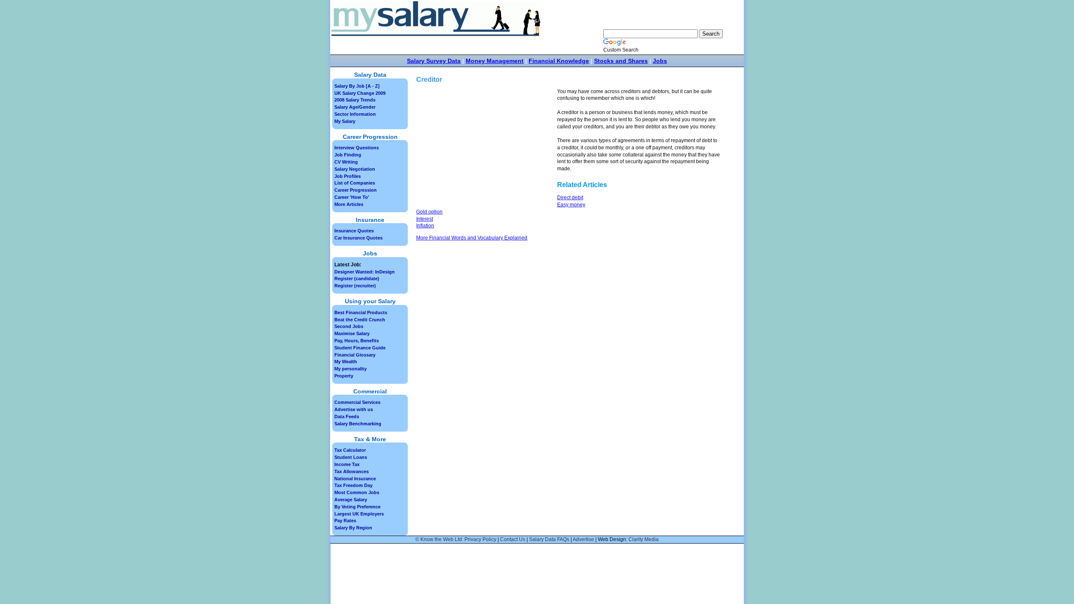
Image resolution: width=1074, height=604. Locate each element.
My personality (350, 368)
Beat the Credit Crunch (359, 319)
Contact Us (512, 539)
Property (343, 375)
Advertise (583, 539)
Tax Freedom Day (353, 485)
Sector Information (355, 114)
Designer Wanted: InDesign (364, 271)
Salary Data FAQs (549, 539)
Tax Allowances (351, 471)
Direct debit (570, 197)
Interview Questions (356, 147)
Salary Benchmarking (357, 423)
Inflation (425, 226)
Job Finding (347, 154)
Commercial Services (357, 402)
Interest (424, 219)
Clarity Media (643, 539)
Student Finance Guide (360, 347)
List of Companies (354, 182)
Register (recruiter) (355, 285)
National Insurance (355, 478)
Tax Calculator (350, 450)
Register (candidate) (356, 278)
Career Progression (355, 190)
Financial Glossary (354, 354)
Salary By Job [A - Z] (357, 86)
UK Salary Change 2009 (360, 93)
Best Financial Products (360, 312)
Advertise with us (353, 409)
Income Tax (347, 464)
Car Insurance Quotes (358, 237)
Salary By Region (353, 527)
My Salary (344, 121)
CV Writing (346, 161)
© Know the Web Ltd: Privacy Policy (455, 539)
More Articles (348, 204)
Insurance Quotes (354, 230)
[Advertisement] (486, 147)
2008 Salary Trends (354, 99)
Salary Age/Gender (354, 106)
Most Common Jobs (356, 492)
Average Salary (350, 499)
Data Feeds (346, 416)
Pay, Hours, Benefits (356, 340)
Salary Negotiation (354, 169)
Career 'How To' (351, 197)
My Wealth (345, 361)
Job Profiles (347, 176)
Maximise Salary (352, 333)
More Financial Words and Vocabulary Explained (471, 238)
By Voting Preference (357, 506)
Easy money (571, 205)
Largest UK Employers (359, 513)
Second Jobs (348, 326)
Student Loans (350, 457)
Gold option (429, 212)
